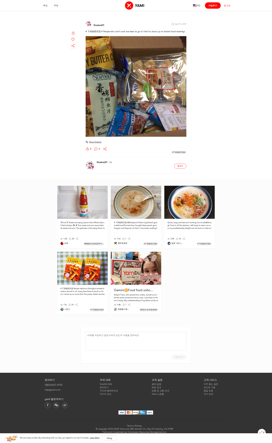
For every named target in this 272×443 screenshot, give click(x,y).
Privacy (138, 425)
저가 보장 (208, 394)
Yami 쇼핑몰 (158, 394)
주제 (56, 5)
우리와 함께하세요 (109, 390)
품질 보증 (208, 390)
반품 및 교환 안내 (160, 390)
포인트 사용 (209, 387)
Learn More (94, 438)
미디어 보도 (105, 394)
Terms (130, 425)
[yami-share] (73, 42)
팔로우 (180, 166)
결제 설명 (156, 384)
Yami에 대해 (106, 384)
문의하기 (104, 387)
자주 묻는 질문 (211, 384)
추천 (45, 5)
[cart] (262, 433)
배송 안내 (156, 387)
